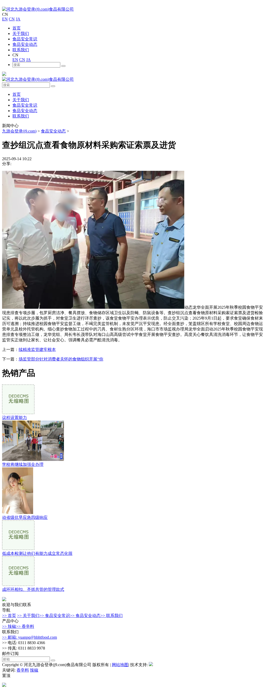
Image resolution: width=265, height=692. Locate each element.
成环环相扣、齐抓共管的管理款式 (33, 589)
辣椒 (34, 670)
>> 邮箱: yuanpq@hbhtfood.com (29, 637)
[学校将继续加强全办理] (33, 459)
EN (5, 19)
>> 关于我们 (28, 615)
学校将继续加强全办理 (22, 464)
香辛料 (23, 670)
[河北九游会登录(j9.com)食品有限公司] (38, 9)
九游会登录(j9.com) (19, 131)
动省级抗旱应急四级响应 (25, 517)
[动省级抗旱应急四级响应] (17, 512)
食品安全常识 (24, 39)
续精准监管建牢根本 (37, 349)
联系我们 (20, 50)
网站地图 (120, 664)
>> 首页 (9, 615)
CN (12, 19)
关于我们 (20, 33)
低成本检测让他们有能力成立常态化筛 (37, 553)
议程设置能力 (14, 417)
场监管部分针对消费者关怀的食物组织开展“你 (61, 359)
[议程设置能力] (18, 412)
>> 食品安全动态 (85, 615)
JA (18, 19)
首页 (16, 28)
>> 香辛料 (25, 626)
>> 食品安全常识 (54, 615)
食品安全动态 (24, 44)
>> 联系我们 (111, 615)
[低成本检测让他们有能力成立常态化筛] (18, 548)
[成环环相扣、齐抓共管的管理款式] (18, 584)
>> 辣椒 (9, 626)
